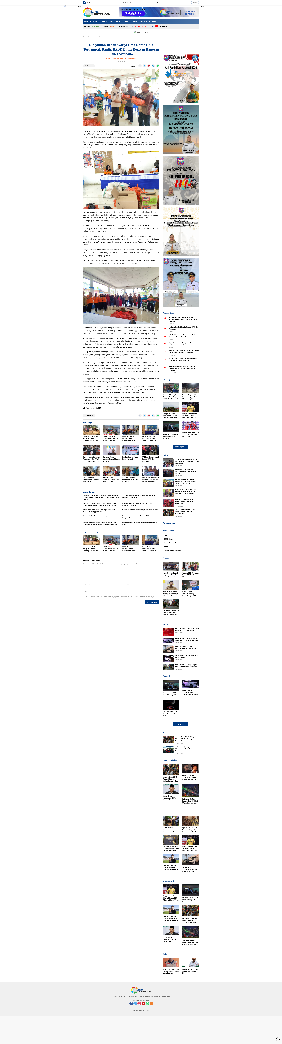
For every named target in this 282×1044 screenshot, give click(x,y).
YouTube (87, 26)
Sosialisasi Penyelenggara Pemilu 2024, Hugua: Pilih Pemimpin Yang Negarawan (187, 461)
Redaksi (141, 996)
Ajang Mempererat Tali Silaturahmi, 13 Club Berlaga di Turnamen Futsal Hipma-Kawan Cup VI (170, 416)
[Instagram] (139, 1004)
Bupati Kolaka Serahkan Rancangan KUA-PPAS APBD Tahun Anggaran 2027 (91, 459)
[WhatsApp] (147, 1004)
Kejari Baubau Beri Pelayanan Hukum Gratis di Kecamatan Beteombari (149, 439)
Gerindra (113, 26)
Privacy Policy (132, 996)
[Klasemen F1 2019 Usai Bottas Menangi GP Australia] (171, 426)
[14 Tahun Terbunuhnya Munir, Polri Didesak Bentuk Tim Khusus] (190, 768)
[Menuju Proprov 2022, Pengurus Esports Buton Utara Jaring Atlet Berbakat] (190, 388)
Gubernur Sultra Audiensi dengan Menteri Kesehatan (111, 459)
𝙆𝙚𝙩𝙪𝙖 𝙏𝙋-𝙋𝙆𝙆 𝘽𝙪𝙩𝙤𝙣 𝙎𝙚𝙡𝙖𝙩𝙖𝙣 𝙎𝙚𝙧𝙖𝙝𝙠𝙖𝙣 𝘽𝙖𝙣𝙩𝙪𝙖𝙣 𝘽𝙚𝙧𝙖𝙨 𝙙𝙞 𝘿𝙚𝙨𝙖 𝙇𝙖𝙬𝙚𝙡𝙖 (183, 319)
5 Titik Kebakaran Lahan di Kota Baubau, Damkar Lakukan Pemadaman (111, 439)
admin (108, 58)
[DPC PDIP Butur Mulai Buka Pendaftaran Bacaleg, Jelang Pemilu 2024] (168, 503)
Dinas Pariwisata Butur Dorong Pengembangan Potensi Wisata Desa (170, 594)
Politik (111, 21)
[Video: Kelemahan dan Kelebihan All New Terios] (168, 658)
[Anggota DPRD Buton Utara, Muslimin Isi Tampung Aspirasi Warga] (168, 473)
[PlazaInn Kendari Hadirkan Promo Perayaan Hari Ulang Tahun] (168, 632)
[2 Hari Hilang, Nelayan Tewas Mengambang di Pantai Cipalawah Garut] (168, 749)
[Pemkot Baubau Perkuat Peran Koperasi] (130, 450)
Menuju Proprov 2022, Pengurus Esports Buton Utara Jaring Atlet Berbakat (190, 397)
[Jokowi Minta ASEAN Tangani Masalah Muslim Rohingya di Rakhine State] (168, 512)
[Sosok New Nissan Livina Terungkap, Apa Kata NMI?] (171, 705)
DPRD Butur (168, 539)
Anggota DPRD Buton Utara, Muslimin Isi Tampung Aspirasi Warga (185, 471)
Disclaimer (149, 996)
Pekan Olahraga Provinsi (172, 543)
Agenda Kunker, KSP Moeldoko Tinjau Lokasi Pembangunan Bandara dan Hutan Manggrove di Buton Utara (190, 830)
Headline (123, 58)
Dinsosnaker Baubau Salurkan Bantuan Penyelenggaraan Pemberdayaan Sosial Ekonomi (182, 368)
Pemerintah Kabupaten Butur (174, 550)
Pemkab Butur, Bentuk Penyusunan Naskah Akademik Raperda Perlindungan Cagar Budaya (170, 575)
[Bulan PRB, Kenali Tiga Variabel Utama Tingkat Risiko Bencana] (171, 962)
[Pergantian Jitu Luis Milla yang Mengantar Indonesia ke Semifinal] (171, 858)
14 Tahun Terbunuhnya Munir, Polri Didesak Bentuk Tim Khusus (190, 777)
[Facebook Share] (140, 65)
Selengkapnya (180, 447)
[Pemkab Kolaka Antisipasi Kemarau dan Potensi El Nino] (111, 471)
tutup (79, 6)
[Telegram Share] (153, 65)
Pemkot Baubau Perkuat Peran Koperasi (130, 458)
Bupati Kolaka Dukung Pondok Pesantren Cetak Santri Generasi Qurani (183, 359)
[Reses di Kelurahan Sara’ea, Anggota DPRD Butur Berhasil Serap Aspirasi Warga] (168, 483)
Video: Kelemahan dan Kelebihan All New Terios (186, 656)
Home (86, 21)
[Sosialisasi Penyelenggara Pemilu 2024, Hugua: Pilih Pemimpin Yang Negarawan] (168, 462)
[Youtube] (143, 1004)
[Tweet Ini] (144, 65)
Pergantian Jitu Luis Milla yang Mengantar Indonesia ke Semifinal (170, 867)
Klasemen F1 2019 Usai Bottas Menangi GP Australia (170, 436)
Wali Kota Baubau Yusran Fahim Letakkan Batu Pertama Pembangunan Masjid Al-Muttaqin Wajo (91, 480)
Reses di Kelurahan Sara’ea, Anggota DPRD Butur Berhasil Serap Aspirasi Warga (185, 481)
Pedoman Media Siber (162, 996)
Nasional (134, 21)
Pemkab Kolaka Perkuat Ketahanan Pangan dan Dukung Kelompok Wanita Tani (150, 480)
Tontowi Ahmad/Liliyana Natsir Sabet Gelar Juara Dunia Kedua (190, 434)
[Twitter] (135, 1004)
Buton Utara (168, 535)
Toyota (106, 26)
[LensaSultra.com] (96, 12)
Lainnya (152, 21)
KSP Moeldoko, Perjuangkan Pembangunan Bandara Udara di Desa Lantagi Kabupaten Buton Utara (171, 830)
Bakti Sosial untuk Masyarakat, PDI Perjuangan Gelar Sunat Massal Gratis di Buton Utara (186, 491)
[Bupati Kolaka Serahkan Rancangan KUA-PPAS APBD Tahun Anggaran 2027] (91, 450)
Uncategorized (131, 58)
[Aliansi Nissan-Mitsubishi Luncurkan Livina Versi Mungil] (168, 649)
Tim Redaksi (164, 26)
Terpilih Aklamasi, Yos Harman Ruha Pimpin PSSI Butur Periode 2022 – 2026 (171, 397)
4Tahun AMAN (140, 26)
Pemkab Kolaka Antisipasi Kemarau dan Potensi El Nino (111, 479)
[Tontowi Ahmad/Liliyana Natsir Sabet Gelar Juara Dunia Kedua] (190, 425)
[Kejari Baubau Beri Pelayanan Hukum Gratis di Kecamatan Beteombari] (150, 430)
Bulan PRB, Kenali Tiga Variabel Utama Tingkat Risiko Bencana (171, 971)
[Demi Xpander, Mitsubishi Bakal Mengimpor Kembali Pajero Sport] (168, 640)
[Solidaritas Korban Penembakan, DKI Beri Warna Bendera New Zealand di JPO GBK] (190, 790)
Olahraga (126, 21)
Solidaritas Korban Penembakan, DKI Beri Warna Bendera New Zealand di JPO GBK (190, 801)
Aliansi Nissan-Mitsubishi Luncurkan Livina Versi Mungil (186, 647)
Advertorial (143, 21)
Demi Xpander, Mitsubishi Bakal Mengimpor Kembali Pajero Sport (186, 639)
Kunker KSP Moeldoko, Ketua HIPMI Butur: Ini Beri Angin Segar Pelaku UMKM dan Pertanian (171, 849)
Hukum (104, 21)
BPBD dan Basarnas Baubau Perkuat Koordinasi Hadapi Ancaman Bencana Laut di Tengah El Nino (130, 439)
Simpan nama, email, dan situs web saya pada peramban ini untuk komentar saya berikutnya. (119, 597)
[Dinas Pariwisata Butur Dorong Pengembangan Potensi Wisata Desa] (171, 585)
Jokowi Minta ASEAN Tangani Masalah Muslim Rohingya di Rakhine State (185, 511)
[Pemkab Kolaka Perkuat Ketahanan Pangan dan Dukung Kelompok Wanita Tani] (150, 471)
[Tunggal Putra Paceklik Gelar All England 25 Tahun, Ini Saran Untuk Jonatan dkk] (190, 407)
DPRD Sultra (123, 26)
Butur (166, 546)
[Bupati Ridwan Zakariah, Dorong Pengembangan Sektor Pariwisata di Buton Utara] (190, 585)
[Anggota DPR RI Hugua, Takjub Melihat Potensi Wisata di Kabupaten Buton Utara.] (190, 566)
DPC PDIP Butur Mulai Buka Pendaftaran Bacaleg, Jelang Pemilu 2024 (185, 501)
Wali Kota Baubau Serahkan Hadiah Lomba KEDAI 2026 (130, 479)
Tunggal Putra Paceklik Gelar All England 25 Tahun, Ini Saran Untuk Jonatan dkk (190, 416)
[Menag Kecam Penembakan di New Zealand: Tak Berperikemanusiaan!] (171, 789)
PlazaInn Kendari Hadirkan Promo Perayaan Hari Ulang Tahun (187, 629)
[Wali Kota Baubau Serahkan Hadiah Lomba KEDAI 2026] (130, 471)
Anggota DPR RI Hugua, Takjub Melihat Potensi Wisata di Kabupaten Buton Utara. (190, 575)
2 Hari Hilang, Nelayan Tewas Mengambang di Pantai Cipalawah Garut (187, 749)
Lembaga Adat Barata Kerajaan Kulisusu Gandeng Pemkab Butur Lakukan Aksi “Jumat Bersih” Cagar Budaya (91, 439)
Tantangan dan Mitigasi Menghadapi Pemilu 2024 (190, 971)
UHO (131, 26)
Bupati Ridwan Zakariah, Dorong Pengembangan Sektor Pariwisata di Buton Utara (189, 594)
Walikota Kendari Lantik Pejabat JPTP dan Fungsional (150, 459)
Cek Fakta (151, 26)
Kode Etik (122, 996)
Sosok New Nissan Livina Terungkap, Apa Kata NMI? (171, 714)
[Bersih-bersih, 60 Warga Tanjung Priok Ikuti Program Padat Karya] (171, 604)
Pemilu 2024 (96, 26)
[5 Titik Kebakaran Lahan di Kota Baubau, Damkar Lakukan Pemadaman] (111, 430)
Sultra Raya (94, 21)
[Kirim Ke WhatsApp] (157, 65)
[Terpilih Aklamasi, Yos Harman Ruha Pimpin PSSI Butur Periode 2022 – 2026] (171, 388)
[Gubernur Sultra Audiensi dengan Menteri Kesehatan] (111, 450)
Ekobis (118, 21)
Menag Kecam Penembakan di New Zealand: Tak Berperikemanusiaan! (170, 798)
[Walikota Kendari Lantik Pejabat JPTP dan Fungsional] (150, 450)
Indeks (195, 2)
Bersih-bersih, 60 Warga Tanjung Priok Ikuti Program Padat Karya (171, 612)
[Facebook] (131, 1004)
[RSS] (151, 1004)
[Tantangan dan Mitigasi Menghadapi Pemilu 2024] (190, 962)
